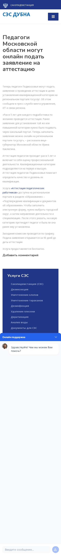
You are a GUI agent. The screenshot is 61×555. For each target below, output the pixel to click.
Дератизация (19, 317)
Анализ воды (19, 322)
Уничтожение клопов (24, 294)
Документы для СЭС (24, 328)
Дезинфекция (20, 305)
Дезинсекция (19, 289)
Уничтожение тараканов (27, 300)
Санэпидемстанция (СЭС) (27, 284)
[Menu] (53, 17)
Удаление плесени (23, 311)
